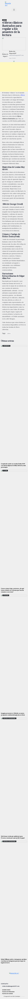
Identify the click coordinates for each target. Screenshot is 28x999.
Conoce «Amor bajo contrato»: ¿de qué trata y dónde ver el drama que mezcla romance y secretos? (12, 590)
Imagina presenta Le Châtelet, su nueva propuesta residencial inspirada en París (13, 714)
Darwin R (22, 996)
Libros (8, 333)
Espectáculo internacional (9, 718)
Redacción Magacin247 (12, 52)
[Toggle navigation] (14, 9)
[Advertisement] (14, 77)
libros (23, 95)
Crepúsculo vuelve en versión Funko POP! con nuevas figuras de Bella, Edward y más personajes (13, 465)
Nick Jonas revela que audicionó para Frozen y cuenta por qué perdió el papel (12, 837)
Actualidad (5, 595)
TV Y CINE (5, 470)
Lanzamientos (6, 345)
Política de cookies (7, 993)
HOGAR (4, 20)
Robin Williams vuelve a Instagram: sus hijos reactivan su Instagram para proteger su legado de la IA (14, 960)
